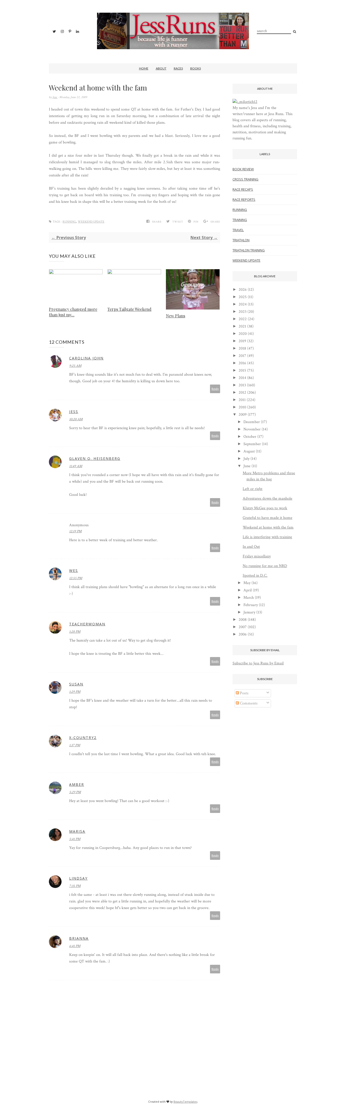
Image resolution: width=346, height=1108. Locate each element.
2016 (242, 363)
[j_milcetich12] (245, 101)
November (252, 429)
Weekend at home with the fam (268, 527)
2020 (243, 333)
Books (195, 68)
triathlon (241, 240)
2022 (243, 319)
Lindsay (78, 878)
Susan (76, 684)
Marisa (77, 831)
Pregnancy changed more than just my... (73, 311)
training (240, 219)
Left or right (252, 489)
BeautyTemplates (185, 1101)
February (250, 605)
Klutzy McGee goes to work (265, 508)
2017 (242, 355)
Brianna (79, 938)
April (247, 590)
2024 (243, 304)
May (247, 583)
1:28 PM (74, 631)
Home (143, 68)
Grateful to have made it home (267, 517)
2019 (242, 341)
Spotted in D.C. (255, 575)
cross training (245, 179)
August (249, 451)
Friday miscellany (257, 556)
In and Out (251, 546)
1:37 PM (74, 745)
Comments (248, 703)
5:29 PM (75, 792)
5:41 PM (74, 839)
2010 (242, 407)
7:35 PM (75, 886)
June (247, 466)
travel (238, 230)
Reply (215, 388)
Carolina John (86, 358)
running (69, 222)
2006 (243, 634)
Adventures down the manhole (267, 498)
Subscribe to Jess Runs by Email (258, 663)
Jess (54, 97)
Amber (76, 784)
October (249, 436)
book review (243, 169)
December (251, 422)
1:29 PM (74, 691)
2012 (242, 392)
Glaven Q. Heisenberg (94, 458)
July (246, 458)
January (249, 612)
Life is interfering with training (267, 537)
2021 (242, 326)
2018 (242, 348)
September (252, 444)
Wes (73, 570)
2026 (243, 289)
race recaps (243, 189)
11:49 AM (75, 466)
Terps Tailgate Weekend (129, 309)
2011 (242, 400)
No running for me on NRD (265, 566)
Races (178, 68)
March (248, 597)
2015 (242, 370)
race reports (244, 199)
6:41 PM (74, 946)
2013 (242, 385)
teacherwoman (87, 624)
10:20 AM (76, 419)
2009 (243, 414)
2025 (243, 297)
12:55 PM (75, 578)
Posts (243, 693)
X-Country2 (83, 737)
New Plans (175, 315)
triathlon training (249, 250)
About (161, 68)
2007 (243, 627)
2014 (242, 377)
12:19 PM (75, 531)
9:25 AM (75, 366)
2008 (243, 619)
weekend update (91, 222)
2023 (242, 311)
